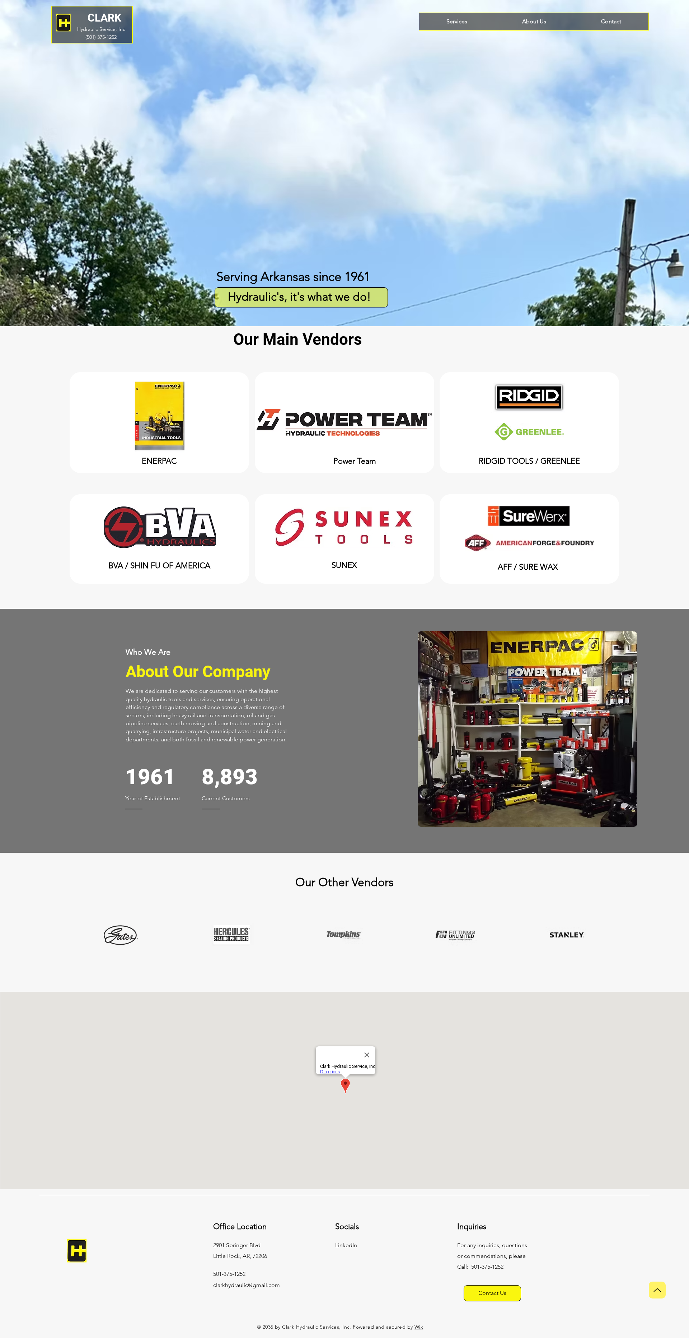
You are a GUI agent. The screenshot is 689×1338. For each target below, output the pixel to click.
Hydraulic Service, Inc (101, 29)
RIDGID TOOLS (506, 461)
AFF (505, 567)
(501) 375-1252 (101, 37)
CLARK (104, 17)
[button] (527, 729)
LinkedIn (346, 1245)
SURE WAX (538, 567)
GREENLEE (560, 461)
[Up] (657, 1290)
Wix (418, 1327)
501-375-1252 (487, 1266)
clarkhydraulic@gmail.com (246, 1285)
